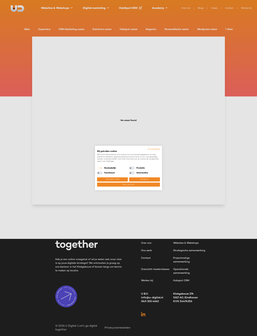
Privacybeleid (154, 149)
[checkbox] (99, 168)
